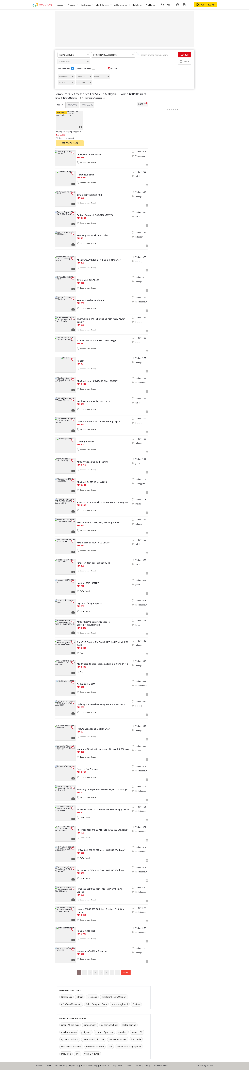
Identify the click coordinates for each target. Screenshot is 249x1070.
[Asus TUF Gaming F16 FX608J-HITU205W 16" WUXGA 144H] (65, 647)
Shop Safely (73, 1065)
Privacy (147, 1065)
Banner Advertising (89, 1065)
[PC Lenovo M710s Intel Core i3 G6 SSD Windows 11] (65, 874)
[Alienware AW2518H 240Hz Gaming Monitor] (65, 263)
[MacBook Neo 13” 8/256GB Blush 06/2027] (65, 385)
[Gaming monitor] (65, 445)
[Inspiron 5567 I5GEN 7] (65, 587)
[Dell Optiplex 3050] (65, 688)
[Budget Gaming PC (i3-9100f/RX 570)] (65, 219)
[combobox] (157, 54)
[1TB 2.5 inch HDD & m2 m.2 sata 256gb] (65, 344)
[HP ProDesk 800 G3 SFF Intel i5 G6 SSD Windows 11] (65, 854)
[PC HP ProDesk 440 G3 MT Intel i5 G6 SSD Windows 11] (65, 833)
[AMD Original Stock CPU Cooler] (65, 239)
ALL (60, 104)
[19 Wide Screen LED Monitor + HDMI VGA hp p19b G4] (65, 813)
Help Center (117, 1065)
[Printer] (65, 364)
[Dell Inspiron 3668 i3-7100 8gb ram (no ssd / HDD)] (65, 708)
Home (57, 98)
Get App (166, 4)
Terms (138, 1065)
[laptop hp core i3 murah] (65, 158)
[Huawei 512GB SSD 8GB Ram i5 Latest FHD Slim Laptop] (65, 914)
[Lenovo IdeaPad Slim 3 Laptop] (65, 955)
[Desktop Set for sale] (65, 773)
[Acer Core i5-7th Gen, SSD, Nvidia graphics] (65, 526)
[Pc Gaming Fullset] (65, 934)
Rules (49, 1065)
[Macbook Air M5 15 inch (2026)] (65, 486)
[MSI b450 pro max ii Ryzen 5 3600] (65, 405)
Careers (129, 1065)
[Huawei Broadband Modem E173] (65, 732)
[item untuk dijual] (65, 178)
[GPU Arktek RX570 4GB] (65, 284)
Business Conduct (161, 1065)
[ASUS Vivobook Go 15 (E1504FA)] (65, 465)
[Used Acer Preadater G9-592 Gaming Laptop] (65, 425)
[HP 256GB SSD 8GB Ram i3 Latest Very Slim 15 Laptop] (65, 894)
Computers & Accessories (93, 98)
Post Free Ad (60, 1065)
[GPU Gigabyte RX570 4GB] (65, 198)
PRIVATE (72, 105)
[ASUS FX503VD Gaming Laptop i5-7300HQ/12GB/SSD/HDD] (65, 627)
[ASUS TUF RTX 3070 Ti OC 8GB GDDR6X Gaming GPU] (65, 506)
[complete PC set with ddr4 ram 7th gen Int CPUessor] (65, 753)
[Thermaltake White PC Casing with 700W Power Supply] (65, 324)
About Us (39, 1065)
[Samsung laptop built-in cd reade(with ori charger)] (65, 793)
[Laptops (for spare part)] (65, 607)
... (117, 972)
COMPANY (87, 105)
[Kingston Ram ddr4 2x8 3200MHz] (65, 566)
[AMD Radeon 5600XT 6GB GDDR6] (65, 546)
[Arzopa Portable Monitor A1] (65, 304)
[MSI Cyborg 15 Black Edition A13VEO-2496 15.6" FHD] (65, 667)
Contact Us (104, 1065)
